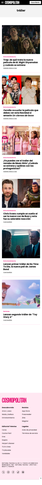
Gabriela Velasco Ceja (10, 68)
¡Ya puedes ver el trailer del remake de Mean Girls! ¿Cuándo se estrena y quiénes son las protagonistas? (20, 164)
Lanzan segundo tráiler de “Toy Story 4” (20, 316)
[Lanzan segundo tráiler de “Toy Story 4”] (21, 294)
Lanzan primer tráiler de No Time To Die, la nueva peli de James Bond (20, 267)
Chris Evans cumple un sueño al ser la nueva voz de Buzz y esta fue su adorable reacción (20, 216)
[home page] (12, 2)
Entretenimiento (9, 57)
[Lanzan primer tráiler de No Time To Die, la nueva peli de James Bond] (21, 243)
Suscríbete (35, 2)
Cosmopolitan (7, 222)
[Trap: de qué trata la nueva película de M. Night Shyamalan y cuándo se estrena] (21, 39)
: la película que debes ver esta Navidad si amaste (20, 113)
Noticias (6, 311)
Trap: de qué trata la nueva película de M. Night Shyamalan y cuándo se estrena (20, 62)
